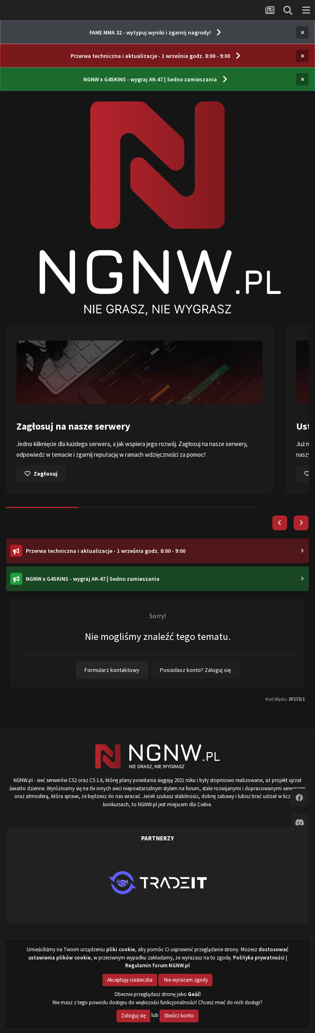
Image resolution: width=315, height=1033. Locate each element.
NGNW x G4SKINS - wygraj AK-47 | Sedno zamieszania (150, 79)
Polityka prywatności (259, 957)
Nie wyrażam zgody (185, 979)
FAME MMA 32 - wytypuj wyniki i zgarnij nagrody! (150, 32)
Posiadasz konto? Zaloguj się (195, 670)
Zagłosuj (45, 473)
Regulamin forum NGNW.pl (157, 965)
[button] (279, 522)
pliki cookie (120, 949)
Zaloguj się (133, 1015)
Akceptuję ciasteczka (130, 979)
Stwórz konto (179, 1015)
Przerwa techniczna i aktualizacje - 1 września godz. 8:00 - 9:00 (150, 56)
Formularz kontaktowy (111, 670)
